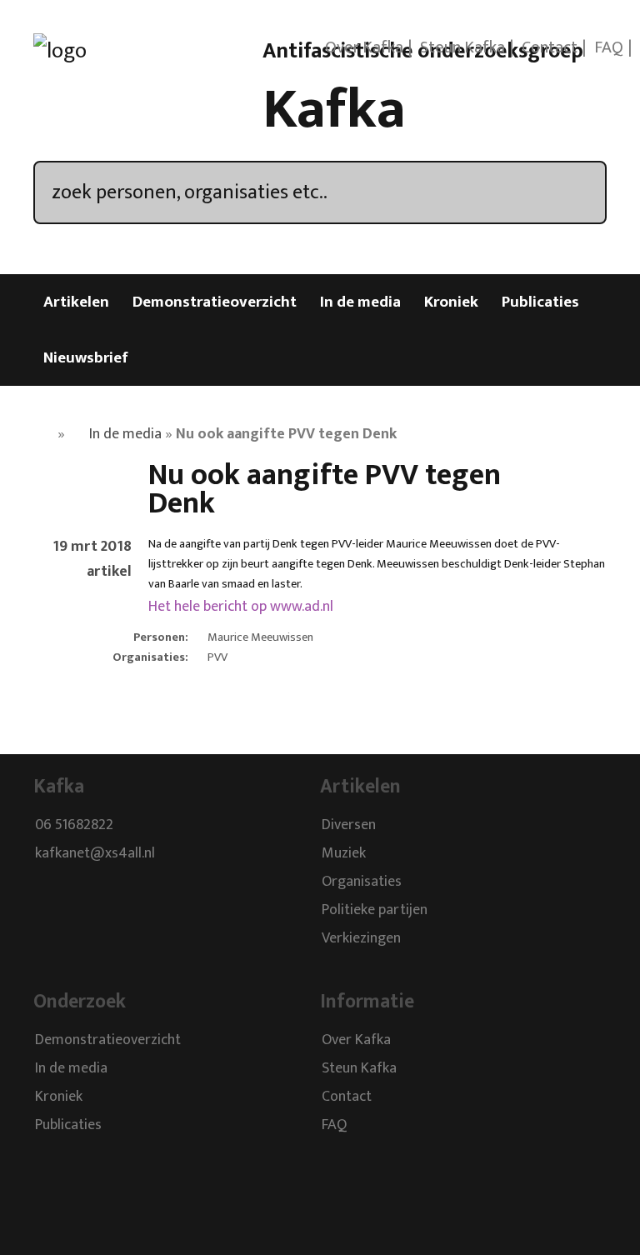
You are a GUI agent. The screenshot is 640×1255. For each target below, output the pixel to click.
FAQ (608, 47)
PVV (218, 658)
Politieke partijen (375, 910)
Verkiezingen (361, 939)
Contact (550, 47)
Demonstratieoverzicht (214, 302)
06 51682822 (74, 825)
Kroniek (451, 302)
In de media (360, 302)
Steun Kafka (462, 47)
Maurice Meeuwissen (260, 638)
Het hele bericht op (240, 606)
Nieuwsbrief (85, 358)
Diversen (349, 825)
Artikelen (76, 302)
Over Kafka (364, 47)
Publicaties (540, 302)
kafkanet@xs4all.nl (95, 854)
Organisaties (362, 882)
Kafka (334, 110)
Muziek (344, 854)
